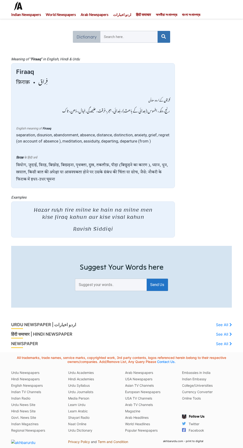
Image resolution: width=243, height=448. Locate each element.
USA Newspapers (138, 379)
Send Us (157, 284)
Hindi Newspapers (25, 379)
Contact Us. (166, 362)
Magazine (132, 411)
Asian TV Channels (139, 385)
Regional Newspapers (28, 430)
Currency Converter (197, 392)
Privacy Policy (79, 442)
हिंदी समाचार (143, 14)
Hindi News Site (23, 411)
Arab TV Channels (139, 405)
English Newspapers (27, 385)
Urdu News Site (23, 405)
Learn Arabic (78, 411)
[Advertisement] (207, 128)
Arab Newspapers (94, 14)
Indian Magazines (24, 424)
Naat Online (77, 424)
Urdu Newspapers (25, 373)
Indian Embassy (194, 379)
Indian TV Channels (26, 392)
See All (222, 324)
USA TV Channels (138, 398)
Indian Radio (20, 398)
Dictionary (86, 37)
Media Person (78, 398)
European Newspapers (142, 392)
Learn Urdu (76, 405)
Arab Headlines (137, 417)
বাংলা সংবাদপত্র (191, 14)
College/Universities (197, 385)
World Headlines (137, 424)
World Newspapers (61, 14)
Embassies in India (196, 373)
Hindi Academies (81, 379)
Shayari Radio (78, 417)
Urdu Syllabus (79, 385)
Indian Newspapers (26, 14)
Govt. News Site (23, 417)
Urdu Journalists (80, 392)
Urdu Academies (81, 373)
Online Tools (191, 398)
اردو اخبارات (122, 14)
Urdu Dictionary (80, 430)
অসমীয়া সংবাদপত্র (166, 14)
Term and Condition (113, 442)
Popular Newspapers (141, 430)
